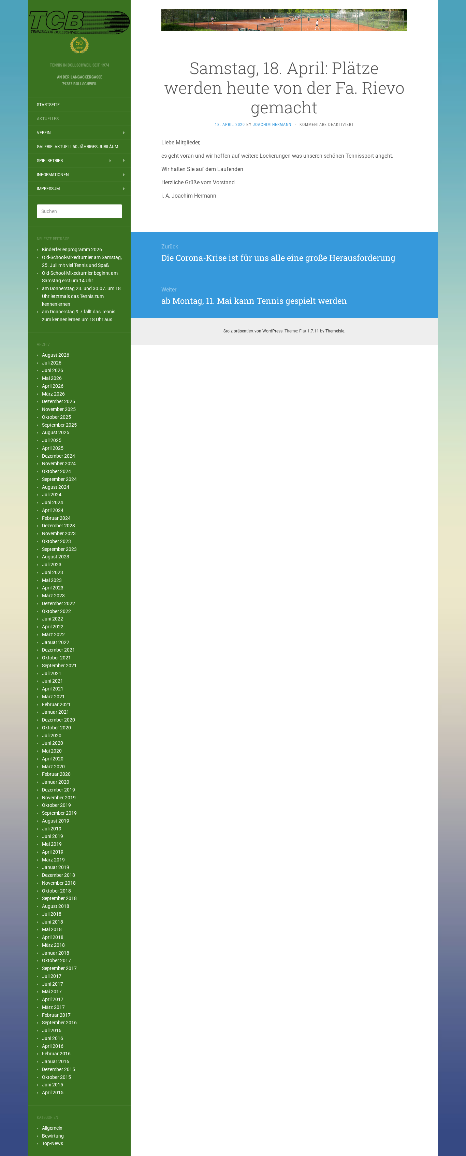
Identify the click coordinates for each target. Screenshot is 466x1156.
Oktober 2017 (56, 960)
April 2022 (52, 626)
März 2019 (53, 859)
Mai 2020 (52, 751)
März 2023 (53, 595)
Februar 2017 (56, 1015)
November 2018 (59, 883)
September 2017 (59, 968)
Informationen (53, 174)
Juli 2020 (51, 735)
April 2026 (52, 386)
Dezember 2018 (58, 875)
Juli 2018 (51, 914)
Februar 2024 (56, 518)
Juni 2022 (52, 619)
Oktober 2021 (56, 657)
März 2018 (53, 945)
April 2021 (52, 688)
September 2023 (59, 549)
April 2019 (52, 852)
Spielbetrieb (50, 160)
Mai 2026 (52, 378)
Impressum (48, 188)
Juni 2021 (52, 681)
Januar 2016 (55, 1061)
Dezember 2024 (58, 456)
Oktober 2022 (56, 611)
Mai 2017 (52, 991)
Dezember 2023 (58, 525)
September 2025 (59, 425)
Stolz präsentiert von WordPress (252, 331)
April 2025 (52, 448)
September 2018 (59, 898)
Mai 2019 (52, 844)
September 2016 (59, 1022)
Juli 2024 (51, 494)
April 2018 (52, 937)
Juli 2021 (51, 673)
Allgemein (52, 1128)
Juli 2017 (51, 976)
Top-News (52, 1143)
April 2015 (52, 1092)
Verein (44, 132)
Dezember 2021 (58, 650)
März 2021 (53, 696)
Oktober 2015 (56, 1077)
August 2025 (55, 432)
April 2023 (52, 587)
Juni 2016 (52, 1038)
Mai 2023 (52, 580)
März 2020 (53, 766)
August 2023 (55, 556)
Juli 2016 (51, 1030)
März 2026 (53, 394)
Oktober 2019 (56, 805)
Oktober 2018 (56, 891)
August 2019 (55, 821)
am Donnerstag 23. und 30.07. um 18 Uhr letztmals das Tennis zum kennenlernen (81, 296)
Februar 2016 (56, 1053)
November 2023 (59, 533)
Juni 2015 (52, 1084)
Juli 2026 (51, 363)
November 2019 (59, 797)
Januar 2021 (55, 712)
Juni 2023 (52, 572)
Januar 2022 (55, 642)
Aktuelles (48, 118)
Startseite (48, 104)
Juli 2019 (51, 828)
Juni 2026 (52, 370)
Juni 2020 (52, 743)
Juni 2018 (52, 922)
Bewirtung (53, 1136)
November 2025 (59, 409)
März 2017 (53, 1007)
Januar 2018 (55, 953)
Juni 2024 (52, 502)
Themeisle (334, 331)
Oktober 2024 (56, 471)
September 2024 (59, 479)
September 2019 (59, 813)
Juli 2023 (51, 564)
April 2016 (52, 1046)
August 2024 (55, 487)
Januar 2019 (55, 867)
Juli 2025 (51, 440)
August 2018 (55, 906)
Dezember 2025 (58, 401)
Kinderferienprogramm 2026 (72, 249)
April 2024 (52, 510)
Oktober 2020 (56, 727)
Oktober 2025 (56, 417)
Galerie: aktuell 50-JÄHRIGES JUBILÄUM (77, 146)
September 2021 (59, 665)
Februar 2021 (56, 704)
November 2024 (59, 463)
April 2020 (52, 758)
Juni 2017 (52, 984)
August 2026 (55, 355)
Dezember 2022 (58, 603)
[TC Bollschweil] (79, 33)
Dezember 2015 (58, 1069)
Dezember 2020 (58, 720)
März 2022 (53, 634)
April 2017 (52, 999)
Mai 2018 (52, 929)
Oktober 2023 (56, 541)
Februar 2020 (56, 774)
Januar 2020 (55, 782)
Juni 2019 (52, 836)
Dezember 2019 (58, 790)
